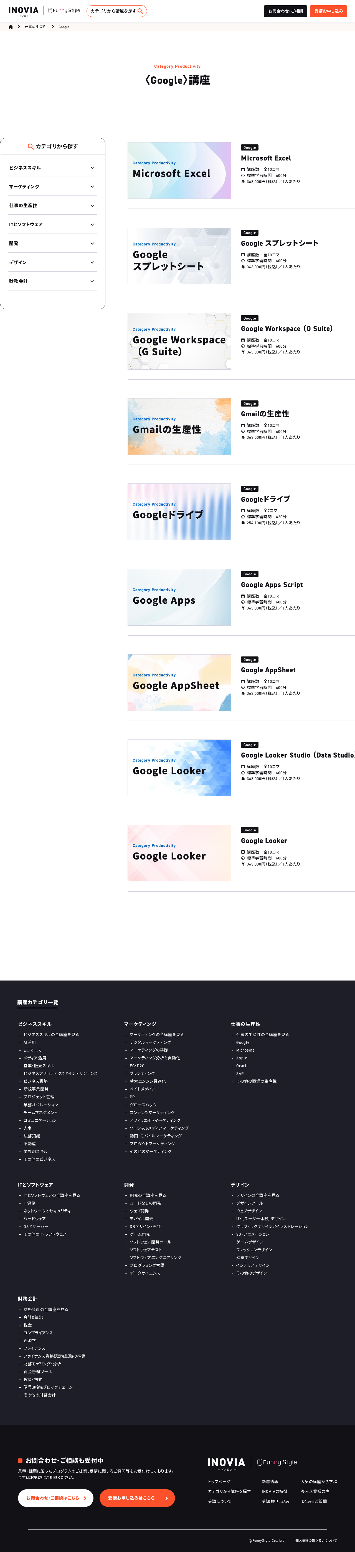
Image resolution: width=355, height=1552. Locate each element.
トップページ (219, 1481)
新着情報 (270, 1481)
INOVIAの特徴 (275, 1491)
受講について (220, 1501)
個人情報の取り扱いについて (316, 1541)
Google (64, 27)
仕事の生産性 (36, 27)
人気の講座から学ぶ (319, 1481)
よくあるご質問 (314, 1501)
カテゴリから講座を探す (113, 10)
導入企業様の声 (315, 1491)
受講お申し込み (276, 1501)
